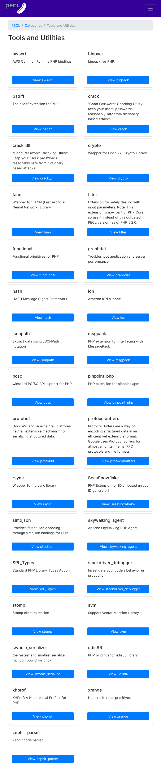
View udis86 (118, 674)
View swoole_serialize (43, 674)
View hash (43, 317)
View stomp (42, 631)
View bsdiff (43, 129)
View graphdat (118, 275)
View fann (43, 232)
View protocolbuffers (118, 461)
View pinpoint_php (118, 402)
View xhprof (42, 716)
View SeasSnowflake (118, 504)
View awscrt (43, 80)
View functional (43, 275)
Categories (33, 25)
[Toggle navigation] (150, 8)
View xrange (118, 716)
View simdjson (42, 546)
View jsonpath (43, 360)
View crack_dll (42, 178)
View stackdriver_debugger (118, 589)
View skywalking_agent (118, 546)
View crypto (118, 178)
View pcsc (43, 402)
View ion (118, 317)
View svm (118, 631)
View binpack (118, 80)
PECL (16, 25)
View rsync (43, 504)
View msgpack (118, 360)
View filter (118, 232)
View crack (118, 129)
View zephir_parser (43, 759)
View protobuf (42, 461)
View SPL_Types (43, 589)
